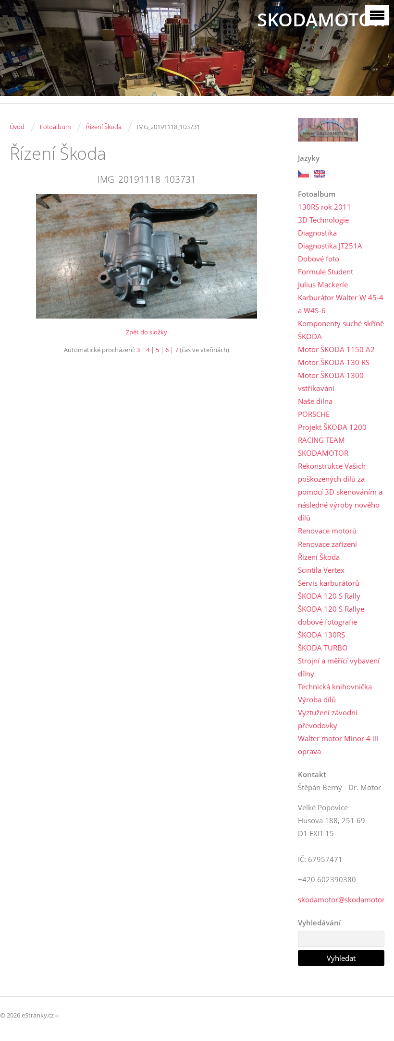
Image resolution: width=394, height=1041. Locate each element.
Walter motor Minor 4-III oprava (338, 744)
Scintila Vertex (321, 570)
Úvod (17, 126)
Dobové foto (318, 258)
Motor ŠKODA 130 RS (333, 362)
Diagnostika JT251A (330, 245)
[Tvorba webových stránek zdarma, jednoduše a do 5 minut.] (57, 1015)
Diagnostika (317, 232)
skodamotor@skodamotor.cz (346, 899)
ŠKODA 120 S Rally (329, 596)
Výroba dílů (317, 699)
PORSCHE (314, 414)
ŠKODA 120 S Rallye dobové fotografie (331, 615)
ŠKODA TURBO (323, 647)
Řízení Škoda (104, 126)
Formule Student (325, 271)
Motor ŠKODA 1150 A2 (336, 349)
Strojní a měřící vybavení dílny (339, 667)
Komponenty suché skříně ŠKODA (341, 330)
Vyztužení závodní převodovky (327, 719)
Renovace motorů (327, 530)
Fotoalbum (55, 126)
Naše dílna (315, 401)
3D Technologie (323, 220)
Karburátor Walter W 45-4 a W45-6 (340, 304)
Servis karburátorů (328, 583)
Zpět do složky (146, 332)
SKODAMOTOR (320, 19)
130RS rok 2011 (324, 207)
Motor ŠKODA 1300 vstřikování (331, 381)
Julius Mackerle (323, 284)
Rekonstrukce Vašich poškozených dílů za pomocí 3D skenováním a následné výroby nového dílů (340, 491)
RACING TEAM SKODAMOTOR (323, 446)
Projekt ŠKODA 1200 (332, 427)
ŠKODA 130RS (321, 634)
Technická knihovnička (335, 686)
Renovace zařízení (327, 544)
